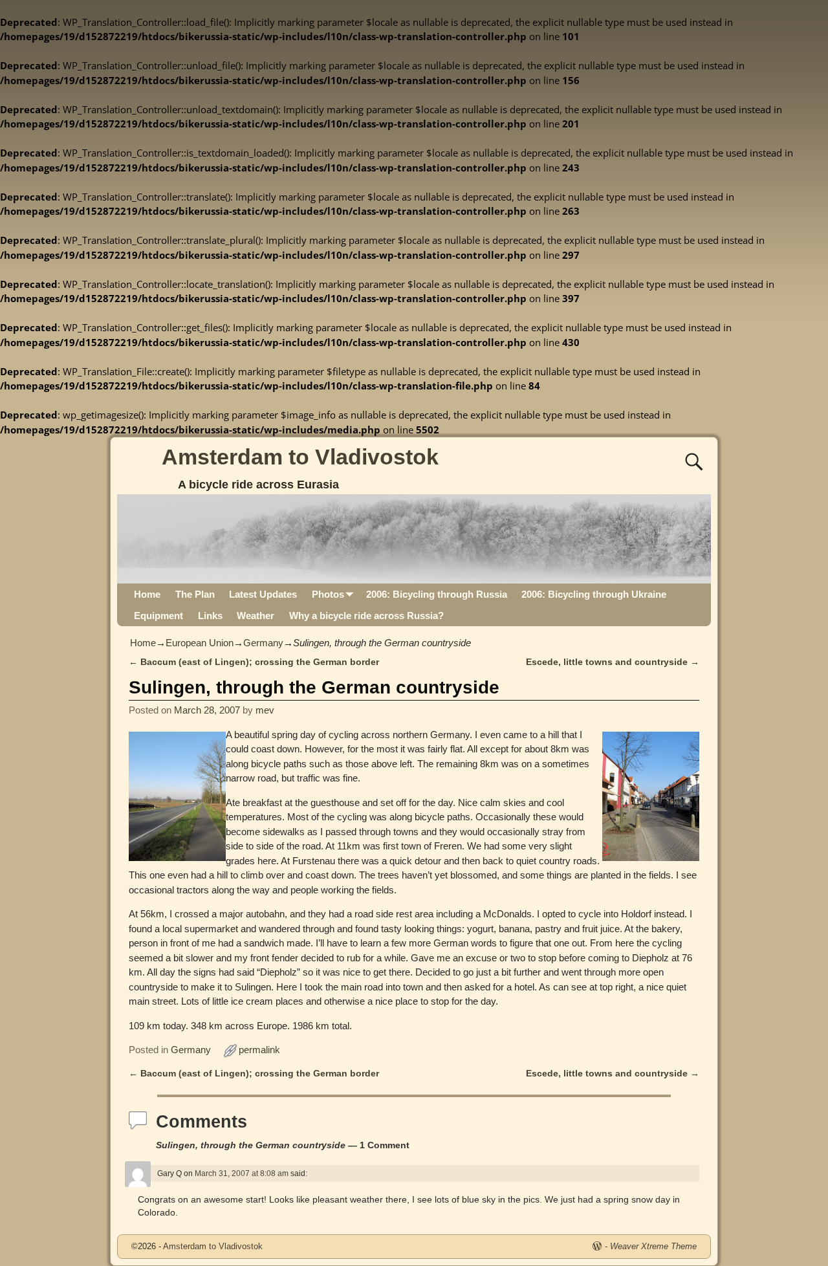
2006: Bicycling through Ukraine (593, 594)
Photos (328, 594)
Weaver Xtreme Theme (653, 1246)
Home (147, 594)
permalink (259, 1049)
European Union (200, 642)
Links (210, 615)
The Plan (195, 594)
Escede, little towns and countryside (612, 662)
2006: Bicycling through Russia (436, 594)
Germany (263, 642)
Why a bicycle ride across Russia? (366, 615)
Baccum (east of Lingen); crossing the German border (254, 662)
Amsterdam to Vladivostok (300, 456)
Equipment (158, 615)
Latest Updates (263, 594)
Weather (255, 615)
